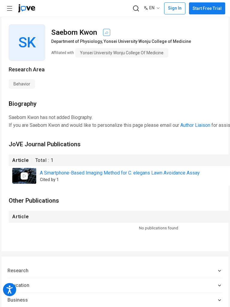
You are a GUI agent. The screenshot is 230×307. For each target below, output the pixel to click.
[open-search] (135, 8)
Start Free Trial (207, 8)
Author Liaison (195, 125)
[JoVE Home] (26, 8)
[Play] (24, 176)
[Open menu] (9, 8)
